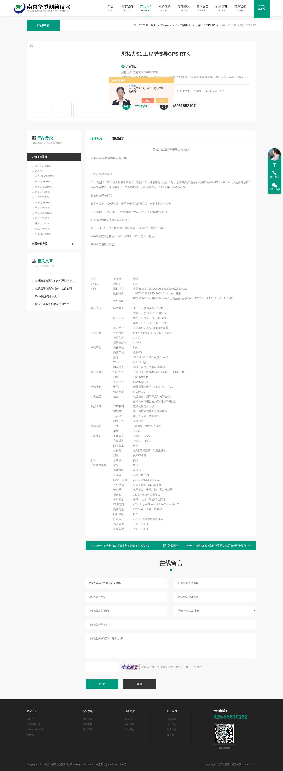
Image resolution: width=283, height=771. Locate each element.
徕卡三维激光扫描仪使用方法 (52, 304)
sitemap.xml (250, 764)
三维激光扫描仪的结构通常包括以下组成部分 (55, 280)
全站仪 (30, 719)
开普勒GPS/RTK (43, 165)
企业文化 (171, 724)
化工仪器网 (223, 764)
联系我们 (240, 8)
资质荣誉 (171, 729)
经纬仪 (30, 734)
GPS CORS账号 (35, 729)
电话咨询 (274, 177)
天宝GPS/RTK (42, 228)
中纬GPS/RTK (42, 197)
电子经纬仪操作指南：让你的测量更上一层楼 (55, 288)
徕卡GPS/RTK (42, 223)
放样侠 (38, 171)
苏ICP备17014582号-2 (117, 764)
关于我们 (127, 8)
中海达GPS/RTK (43, 202)
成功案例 (129, 729)
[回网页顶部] (274, 165)
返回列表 (173, 545)
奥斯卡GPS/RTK (43, 213)
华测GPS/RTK (42, 218)
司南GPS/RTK (42, 192)
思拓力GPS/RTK (205, 25)
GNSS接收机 (183, 25)
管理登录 (236, 764)
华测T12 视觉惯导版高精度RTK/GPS (127, 545)
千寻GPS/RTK (42, 207)
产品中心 (146, 8)
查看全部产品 (39, 243)
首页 (110, 8)
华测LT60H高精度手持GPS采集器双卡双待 (221, 545)
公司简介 (171, 719)
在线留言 (221, 8)
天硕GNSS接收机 (44, 186)
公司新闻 (87, 719)
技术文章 (202, 8)
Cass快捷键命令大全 (47, 296)
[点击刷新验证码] (130, 667)
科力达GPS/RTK (43, 181)
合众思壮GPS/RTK (44, 176)
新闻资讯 (184, 8)
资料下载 (87, 724)
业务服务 (165, 8)
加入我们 (171, 734)
